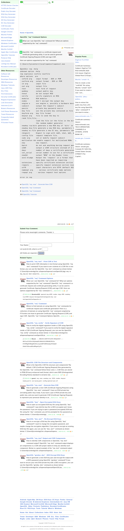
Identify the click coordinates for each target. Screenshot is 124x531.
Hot (26, 512)
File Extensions (7, 94)
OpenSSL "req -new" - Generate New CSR (37, 184)
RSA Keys (31, 508)
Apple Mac (31, 499)
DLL (52, 516)
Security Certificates (8, 97)
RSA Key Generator (8, 14)
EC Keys (55, 499)
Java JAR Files (6, 88)
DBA (36, 516)
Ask (60, 512)
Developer (30, 516)
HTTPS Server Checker (9, 5)
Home (22, 33)
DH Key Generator (8, 20)
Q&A (33, 519)
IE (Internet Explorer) (41, 502)
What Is (51, 508)
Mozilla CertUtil (7, 49)
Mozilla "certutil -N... (82, 79)
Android (23, 499)
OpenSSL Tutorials (8, 55)
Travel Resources (7, 114)
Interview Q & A (6, 105)
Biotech (39, 519)
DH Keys (39, 499)
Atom (56, 512)
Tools (38, 508)
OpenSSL (30, 33)
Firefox (62, 499)
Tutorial (44, 508)
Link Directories (7, 102)
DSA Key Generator (8, 17)
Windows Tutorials (8, 85)
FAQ (56, 519)
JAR (48, 516)
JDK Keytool (25, 504)
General (69, 499)
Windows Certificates (9, 43)
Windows (58, 508)
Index (46, 512)
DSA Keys (48, 499)
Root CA (23, 508)
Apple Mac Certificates (9, 52)
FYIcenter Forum (7, 122)
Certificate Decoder (8, 8)
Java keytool (5, 61)
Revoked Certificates (8, 66)
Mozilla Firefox (6, 34)
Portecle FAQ (6, 58)
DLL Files (4, 91)
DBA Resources (7, 82)
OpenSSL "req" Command (31, 188)
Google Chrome (7, 32)
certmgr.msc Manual (8, 64)
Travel (51, 519)
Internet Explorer (7, 40)
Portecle (36, 506)
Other (30, 506)
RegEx (22, 519)
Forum (61, 519)
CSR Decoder (6, 26)
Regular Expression (8, 100)
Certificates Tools (7, 29)
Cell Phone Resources (9, 111)
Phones (45, 519)
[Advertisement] (10, 151)
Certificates (64, 516)
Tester (22, 516)
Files (57, 516)
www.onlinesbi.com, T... (84, 116)
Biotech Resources (8, 108)
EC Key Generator (7, 23)
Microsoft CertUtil (7, 46)
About (31, 512)
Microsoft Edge (6, 37)
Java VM (66, 502)
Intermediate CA (56, 502)
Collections (39, 512)
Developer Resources (9, 79)
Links (28, 519)
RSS (51, 512)
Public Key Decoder (8, 11)
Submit (41, 253)
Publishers (45, 506)
